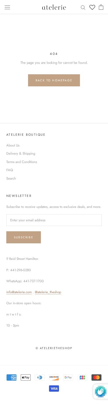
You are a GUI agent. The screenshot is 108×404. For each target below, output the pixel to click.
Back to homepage (54, 80)
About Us (12, 145)
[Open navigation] (7, 7)
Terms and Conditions (21, 161)
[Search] (83, 7)
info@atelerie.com (19, 292)
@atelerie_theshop (48, 292)
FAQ (9, 169)
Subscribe (23, 237)
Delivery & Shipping (20, 153)
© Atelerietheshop (54, 348)
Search (11, 178)
